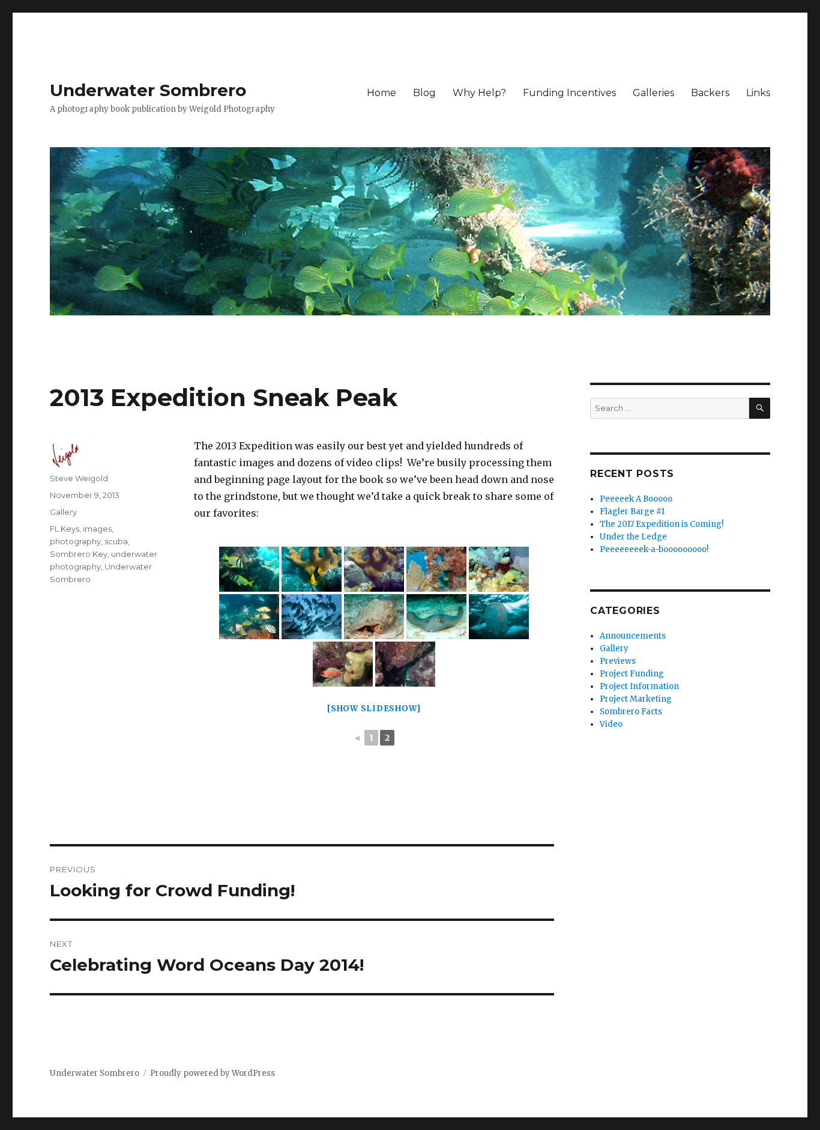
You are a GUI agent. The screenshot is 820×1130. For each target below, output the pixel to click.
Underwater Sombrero (148, 90)
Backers (710, 93)
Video (611, 724)
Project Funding (632, 674)
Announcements (633, 636)
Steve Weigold (79, 478)
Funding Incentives (569, 93)
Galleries (653, 93)
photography (75, 541)
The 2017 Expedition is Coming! (661, 524)
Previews (618, 661)
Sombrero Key (78, 554)
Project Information (639, 686)
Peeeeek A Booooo (636, 499)
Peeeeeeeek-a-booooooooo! (654, 549)
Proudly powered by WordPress (212, 1073)
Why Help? (479, 93)
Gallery (63, 512)
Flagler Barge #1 (632, 511)
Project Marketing (636, 699)
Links (758, 93)
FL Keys (64, 528)
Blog (424, 93)
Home (381, 93)
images (97, 528)
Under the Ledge (633, 537)
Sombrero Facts (631, 711)
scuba (116, 541)
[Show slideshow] (374, 708)
